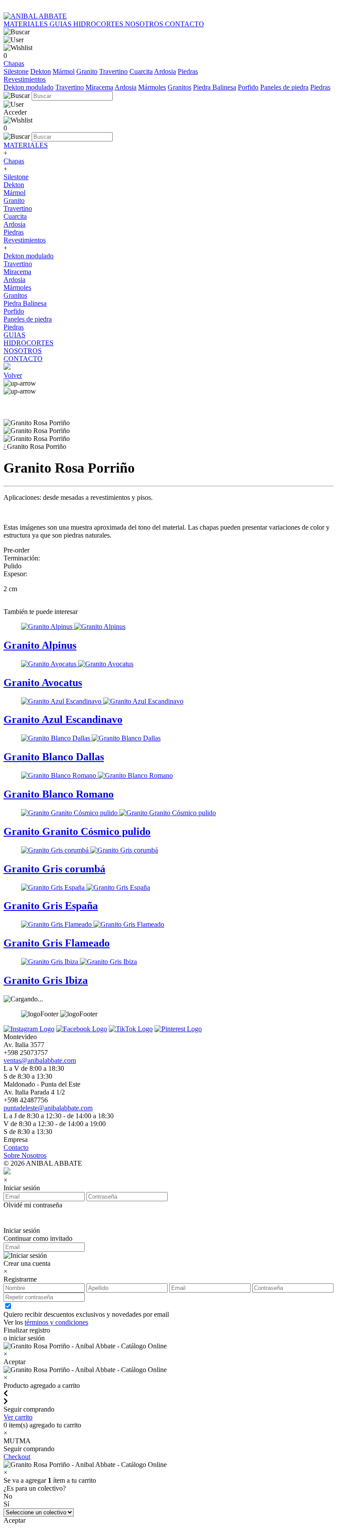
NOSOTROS (145, 24)
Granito (86, 71)
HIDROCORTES (99, 24)
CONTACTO (184, 24)
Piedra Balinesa (214, 87)
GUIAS (61, 24)
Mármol (64, 71)
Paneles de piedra (284, 87)
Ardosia (165, 71)
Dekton (40, 71)
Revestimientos (25, 79)
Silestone (16, 71)
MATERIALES (27, 24)
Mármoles (152, 87)
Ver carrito (18, 1417)
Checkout (17, 1456)
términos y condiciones (56, 1322)
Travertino (113, 71)
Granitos (179, 87)
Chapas (14, 63)
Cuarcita (141, 71)
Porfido (248, 87)
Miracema (99, 87)
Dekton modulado (29, 87)
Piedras (188, 71)
